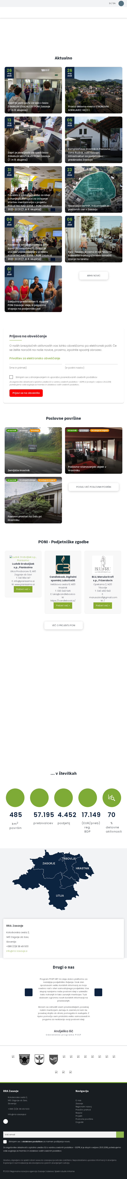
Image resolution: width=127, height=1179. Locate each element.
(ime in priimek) (18, 367)
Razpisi (79, 1112)
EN (114, 3)
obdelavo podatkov (32, 1141)
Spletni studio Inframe (64, 1171)
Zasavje (79, 1103)
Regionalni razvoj (84, 1106)
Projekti (79, 1115)
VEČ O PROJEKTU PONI (63, 625)
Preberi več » (23, 589)
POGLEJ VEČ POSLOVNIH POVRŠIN (93, 486)
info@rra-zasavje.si (16, 951)
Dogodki (79, 1122)
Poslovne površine (84, 1119)
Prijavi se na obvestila (26, 393)
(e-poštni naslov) (74, 367)
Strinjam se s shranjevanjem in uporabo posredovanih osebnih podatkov (56, 377)
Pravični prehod (83, 1109)
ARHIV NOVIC (93, 275)
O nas (78, 1100)
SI (110, 3)
